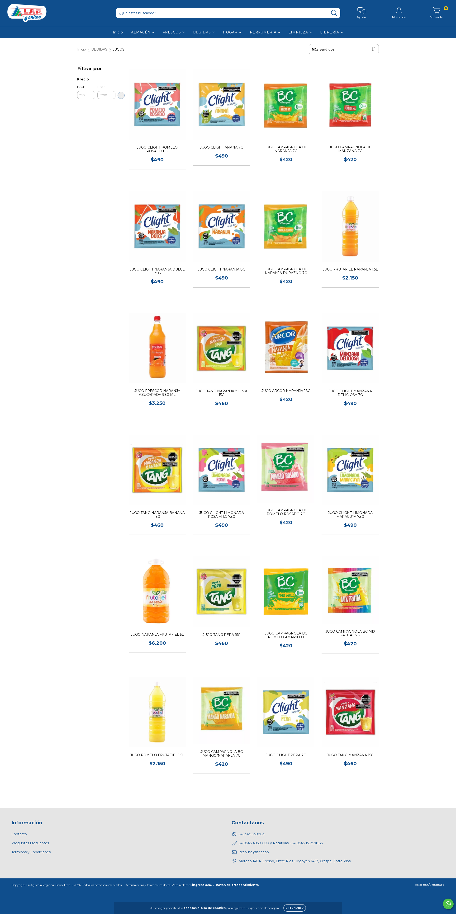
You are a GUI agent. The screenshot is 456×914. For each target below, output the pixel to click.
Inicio (118, 32)
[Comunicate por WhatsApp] (448, 904)
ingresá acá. (202, 885)
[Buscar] (334, 13)
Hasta (101, 87)
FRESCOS (172, 32)
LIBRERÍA (330, 32)
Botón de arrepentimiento (237, 885)
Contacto (19, 834)
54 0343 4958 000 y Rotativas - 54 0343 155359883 (281, 843)
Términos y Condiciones (31, 852)
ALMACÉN (141, 32)
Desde (81, 87)
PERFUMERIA (264, 32)
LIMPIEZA (299, 32)
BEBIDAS (202, 32)
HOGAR (231, 32)
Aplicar (121, 95)
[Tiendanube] (430, 885)
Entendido (294, 907)
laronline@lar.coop (254, 852)
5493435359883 (252, 834)
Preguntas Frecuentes (30, 843)
